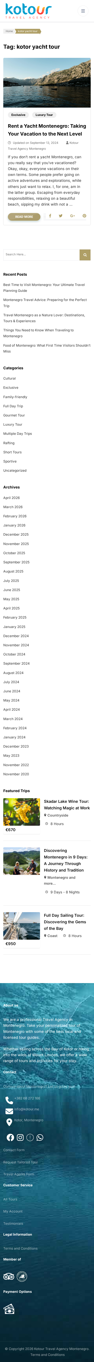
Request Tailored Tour (20, 1162)
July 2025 (11, 581)
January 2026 (14, 525)
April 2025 (11, 608)
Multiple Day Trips (17, 434)
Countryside (57, 815)
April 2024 (11, 709)
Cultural (9, 378)
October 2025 (14, 553)
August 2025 (13, 571)
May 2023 (11, 755)
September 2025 (16, 562)
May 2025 (11, 599)
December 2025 (16, 534)
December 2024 (16, 636)
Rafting (8, 443)
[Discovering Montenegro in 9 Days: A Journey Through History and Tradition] (21, 861)
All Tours (10, 1199)
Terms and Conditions (20, 1248)
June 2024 (11, 691)
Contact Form (13, 1150)
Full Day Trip (13, 406)
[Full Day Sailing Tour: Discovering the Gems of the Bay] (21, 926)
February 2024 (15, 728)
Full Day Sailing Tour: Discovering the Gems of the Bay (65, 922)
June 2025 (11, 590)
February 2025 (14, 617)
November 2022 (16, 765)
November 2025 (16, 544)
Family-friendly (15, 397)
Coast (52, 936)
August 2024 (13, 673)
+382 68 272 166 (27, 1098)
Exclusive (18, 115)
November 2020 (16, 774)
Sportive (10, 461)
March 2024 (13, 719)
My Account (13, 1211)
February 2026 (14, 516)
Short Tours (12, 452)
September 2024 (16, 663)
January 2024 (14, 737)
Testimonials (13, 1223)
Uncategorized (14, 470)
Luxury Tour (44, 115)
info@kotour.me (26, 1109)
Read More (24, 216)
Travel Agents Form (18, 1174)
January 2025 (14, 627)
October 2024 (14, 654)
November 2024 (16, 645)
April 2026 (11, 498)
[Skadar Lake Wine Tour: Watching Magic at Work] (21, 812)
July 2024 (11, 682)
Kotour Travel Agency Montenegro (61, 1349)
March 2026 (13, 507)
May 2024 (11, 700)
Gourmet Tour (14, 415)
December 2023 (16, 746)
